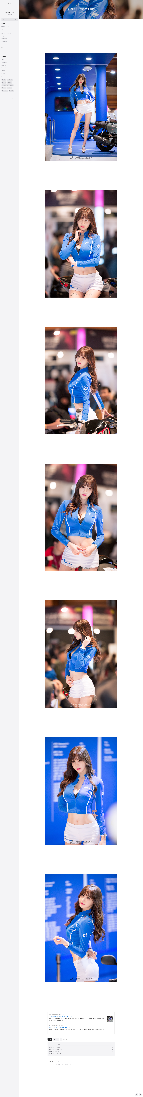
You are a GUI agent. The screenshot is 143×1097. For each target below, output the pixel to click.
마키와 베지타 (4, 62)
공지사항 (3, 23)
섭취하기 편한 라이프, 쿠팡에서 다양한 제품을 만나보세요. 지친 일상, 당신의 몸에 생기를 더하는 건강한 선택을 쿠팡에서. (77, 1029)
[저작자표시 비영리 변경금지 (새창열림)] (65, 1039)
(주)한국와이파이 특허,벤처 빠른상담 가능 (60, 1017)
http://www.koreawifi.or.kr (55, 1014)
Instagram (3, 65)
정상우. (12, 98)
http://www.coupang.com (54, 1025)
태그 (2, 76)
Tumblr (3, 70)
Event (86, 11)
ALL (3, 30)
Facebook (3, 68)
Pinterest (3, 73)
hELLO (2, 98)
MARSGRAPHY (9, 12)
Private (4, 44)
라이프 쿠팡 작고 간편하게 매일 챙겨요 (59, 1027)
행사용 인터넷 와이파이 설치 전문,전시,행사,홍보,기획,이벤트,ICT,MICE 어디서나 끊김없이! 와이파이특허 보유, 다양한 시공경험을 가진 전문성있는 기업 (76, 1019)
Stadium (4, 41)
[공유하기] (54, 1039)
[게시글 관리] (57, 1039)
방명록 (2, 59)
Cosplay (4, 36)
